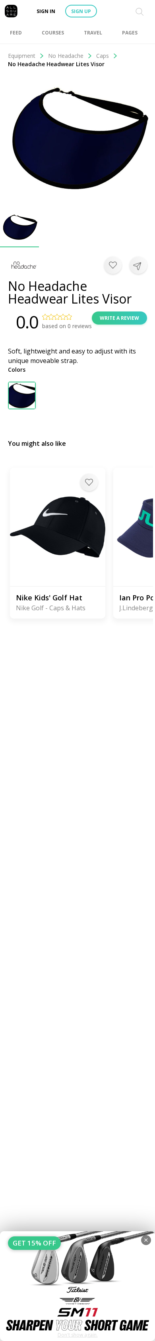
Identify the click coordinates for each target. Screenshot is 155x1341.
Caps (102, 55)
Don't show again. (78, 1334)
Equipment (21, 55)
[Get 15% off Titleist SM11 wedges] (77, 1286)
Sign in (46, 11)
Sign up (81, 11)
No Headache (65, 55)
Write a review (119, 318)
